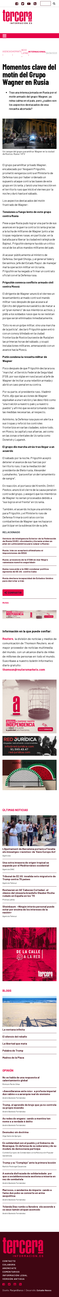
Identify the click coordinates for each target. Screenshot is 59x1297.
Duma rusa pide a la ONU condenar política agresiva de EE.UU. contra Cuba (25, 570)
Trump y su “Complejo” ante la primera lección (29, 1162)
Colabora (8, 1264)
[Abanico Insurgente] (29, 780)
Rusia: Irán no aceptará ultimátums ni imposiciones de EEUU (22, 551)
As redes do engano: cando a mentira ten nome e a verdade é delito (26, 1120)
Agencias (7, 51)
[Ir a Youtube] (28, 4)
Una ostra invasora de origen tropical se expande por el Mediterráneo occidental (25, 864)
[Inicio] (17, 16)
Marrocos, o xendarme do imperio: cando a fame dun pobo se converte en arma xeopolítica (27, 1193)
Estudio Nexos (44, 1290)
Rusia (5, 602)
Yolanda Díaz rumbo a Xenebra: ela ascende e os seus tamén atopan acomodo (28, 1208)
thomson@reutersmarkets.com (23, 669)
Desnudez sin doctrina (15, 1132)
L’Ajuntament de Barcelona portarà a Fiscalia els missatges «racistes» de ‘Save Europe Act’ (29, 850)
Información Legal (15, 1275)
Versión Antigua (13, 1278)
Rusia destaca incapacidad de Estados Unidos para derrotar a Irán (27, 579)
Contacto (9, 1261)
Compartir (14, 592)
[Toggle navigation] (4, 35)
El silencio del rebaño (14, 1036)
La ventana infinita (13, 1029)
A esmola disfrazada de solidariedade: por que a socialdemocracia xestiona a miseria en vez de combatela (29, 1176)
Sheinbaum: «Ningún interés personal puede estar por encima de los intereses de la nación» (28, 909)
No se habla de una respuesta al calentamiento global (20, 1079)
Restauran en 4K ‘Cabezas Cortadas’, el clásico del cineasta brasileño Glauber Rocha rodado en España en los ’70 (28, 892)
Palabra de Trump (12, 1050)
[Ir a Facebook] (16, 4)
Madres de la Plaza (13, 1057)
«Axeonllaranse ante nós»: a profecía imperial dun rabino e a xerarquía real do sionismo (29, 1092)
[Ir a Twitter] (22, 4)
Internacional (37, 51)
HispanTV (16, 51)
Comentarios (11, 1271)
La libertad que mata (14, 1043)
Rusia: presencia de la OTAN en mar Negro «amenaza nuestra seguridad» (25, 561)
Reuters (7, 639)
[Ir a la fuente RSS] (35, 4)
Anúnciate (9, 1268)
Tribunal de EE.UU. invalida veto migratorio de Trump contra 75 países (29, 878)
